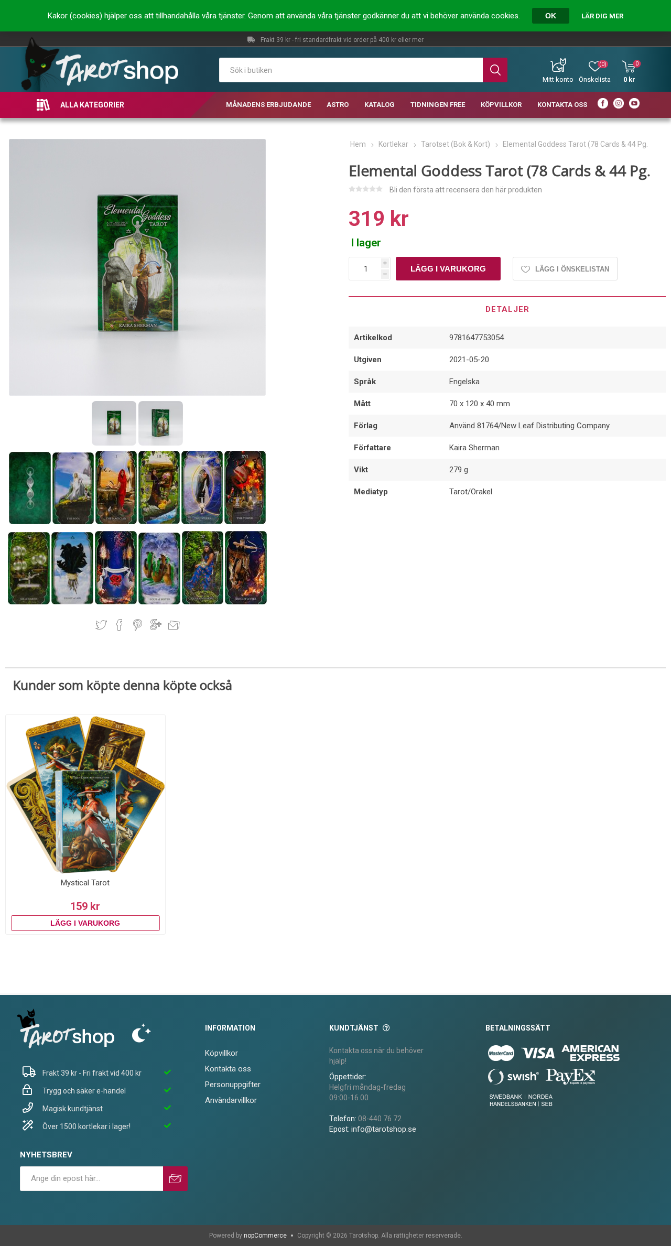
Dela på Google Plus (155, 625)
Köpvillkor (221, 1053)
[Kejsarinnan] (159, 522)
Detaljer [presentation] (507, 309)
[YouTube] (634, 105)
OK (550, 16)
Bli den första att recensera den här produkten (465, 190)
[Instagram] (618, 105)
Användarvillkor (231, 1100)
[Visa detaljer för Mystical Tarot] (85, 794)
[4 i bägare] (160, 602)
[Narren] (74, 522)
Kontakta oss (228, 1069)
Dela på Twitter (101, 625)
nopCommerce (265, 1235)
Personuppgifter (233, 1084)
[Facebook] (603, 105)
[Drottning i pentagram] (203, 602)
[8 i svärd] (73, 602)
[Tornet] (245, 522)
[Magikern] (116, 522)
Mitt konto (558, 79)
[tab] (507, 308)
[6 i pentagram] (29, 602)
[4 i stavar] (116, 602)
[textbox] (351, 70)
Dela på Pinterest (137, 625)
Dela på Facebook (119, 625)
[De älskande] (202, 522)
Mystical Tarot (85, 882)
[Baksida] (30, 522)
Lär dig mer (602, 16)
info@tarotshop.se (383, 1129)
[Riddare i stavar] (246, 602)
